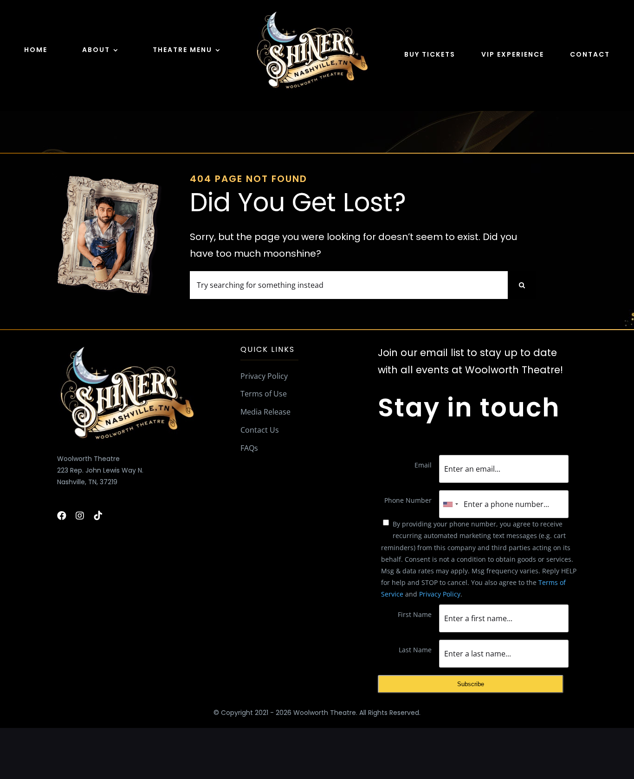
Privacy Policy (439, 594)
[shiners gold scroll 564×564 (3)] (312, 12)
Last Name (415, 649)
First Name (415, 614)
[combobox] (450, 504)
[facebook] (61, 515)
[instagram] (80, 515)
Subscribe (470, 684)
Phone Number (408, 500)
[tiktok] (98, 515)
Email (423, 465)
